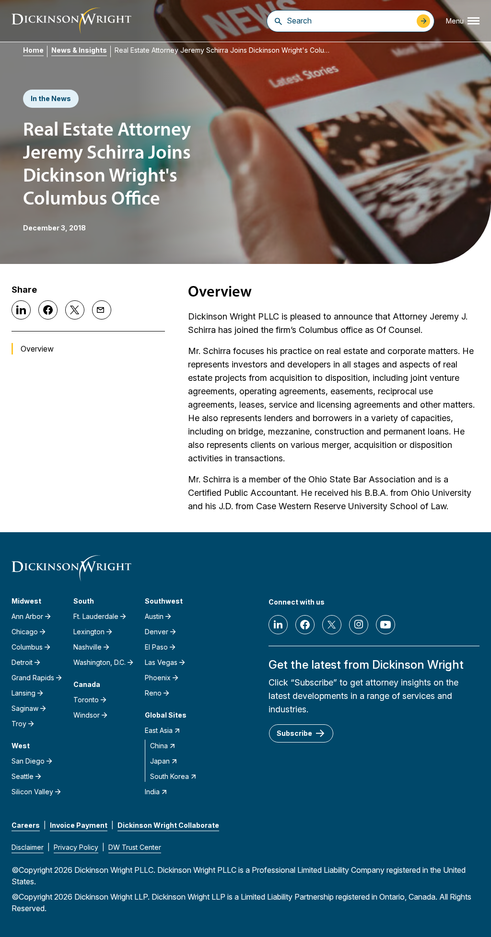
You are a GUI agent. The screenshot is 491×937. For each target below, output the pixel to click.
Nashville (87, 647)
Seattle (23, 776)
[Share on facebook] (48, 310)
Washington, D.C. (99, 662)
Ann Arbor (27, 616)
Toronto (86, 700)
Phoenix (158, 678)
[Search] (278, 21)
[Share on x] (74, 310)
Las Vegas (161, 662)
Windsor (86, 715)
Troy (19, 724)
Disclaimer (28, 847)
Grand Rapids (33, 678)
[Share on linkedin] (21, 310)
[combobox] (349, 20)
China (159, 746)
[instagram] (358, 624)
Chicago (25, 632)
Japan (160, 761)
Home (33, 50)
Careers (26, 825)
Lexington (89, 632)
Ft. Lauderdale (95, 616)
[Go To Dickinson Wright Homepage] (71, 21)
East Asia (159, 730)
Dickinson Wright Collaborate (168, 825)
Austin (154, 616)
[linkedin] (278, 624)
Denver (156, 632)
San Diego (28, 761)
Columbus (27, 647)
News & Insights (79, 50)
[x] (331, 624)
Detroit (22, 662)
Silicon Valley (32, 792)
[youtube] (385, 624)
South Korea (169, 776)
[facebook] (305, 624)
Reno (153, 693)
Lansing (23, 693)
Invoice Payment (78, 825)
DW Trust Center (134, 847)
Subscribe (294, 733)
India (152, 792)
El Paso (156, 647)
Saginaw (25, 708)
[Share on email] (101, 310)
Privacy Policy (76, 847)
